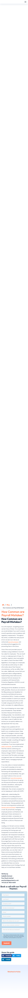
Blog (8, 605)
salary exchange (6, 746)
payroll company (13, 642)
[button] (6, 955)
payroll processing (16, 778)
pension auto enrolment (8, 807)
